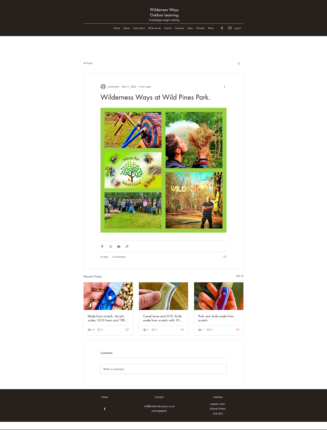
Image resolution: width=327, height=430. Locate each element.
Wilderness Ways (164, 9)
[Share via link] (127, 246)
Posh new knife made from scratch (215, 318)
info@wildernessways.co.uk (159, 406)
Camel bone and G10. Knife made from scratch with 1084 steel (163, 318)
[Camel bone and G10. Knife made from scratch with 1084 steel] (163, 296)
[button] (239, 63)
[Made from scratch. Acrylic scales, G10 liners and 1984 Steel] (108, 296)
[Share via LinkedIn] (118, 246)
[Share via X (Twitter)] (110, 246)
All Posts (88, 63)
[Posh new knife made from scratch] (218, 296)
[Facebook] (222, 28)
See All (240, 275)
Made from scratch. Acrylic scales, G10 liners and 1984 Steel (107, 318)
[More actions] (224, 87)
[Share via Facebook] (102, 246)
